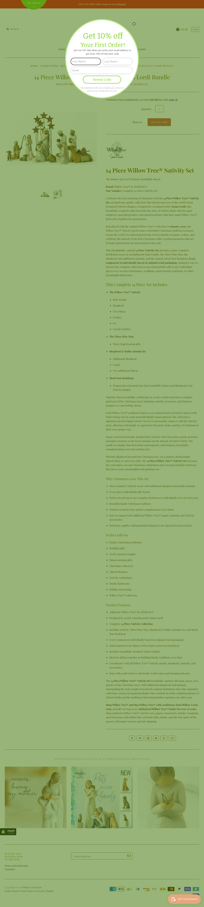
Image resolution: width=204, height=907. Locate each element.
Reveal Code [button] (102, 79)
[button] (134, 24)
